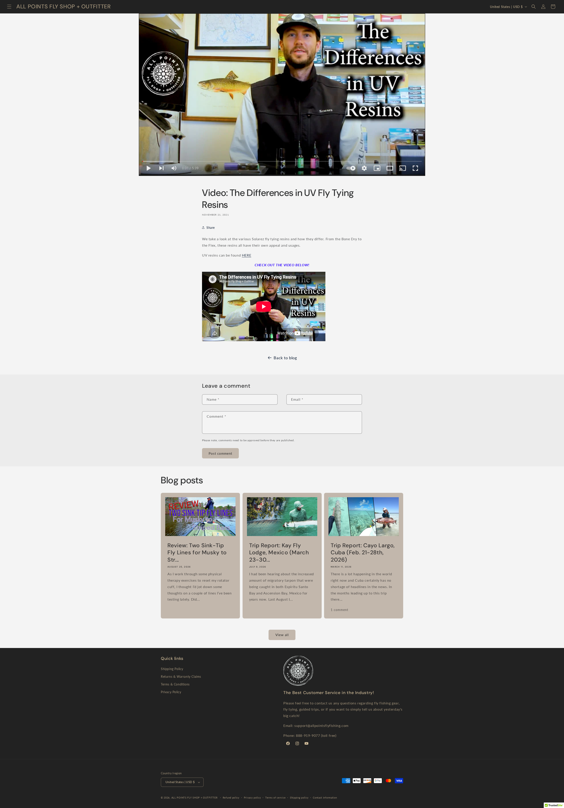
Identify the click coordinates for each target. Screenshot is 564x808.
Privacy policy (252, 797)
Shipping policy (299, 797)
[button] (9, 6)
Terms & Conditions (175, 684)
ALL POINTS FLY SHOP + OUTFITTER (194, 797)
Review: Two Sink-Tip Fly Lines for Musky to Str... (197, 552)
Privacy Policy (171, 692)
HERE (246, 255)
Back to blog (285, 357)
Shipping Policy (172, 669)
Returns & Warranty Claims (181, 676)
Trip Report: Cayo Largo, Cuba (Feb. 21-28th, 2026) (363, 552)
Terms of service (275, 797)
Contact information (325, 797)
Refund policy (231, 797)
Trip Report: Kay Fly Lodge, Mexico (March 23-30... (279, 552)
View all (282, 635)
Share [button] (210, 227)
